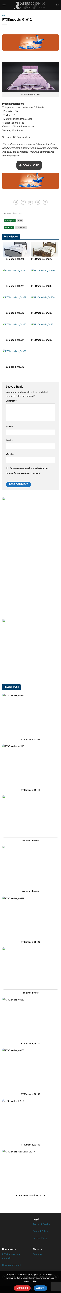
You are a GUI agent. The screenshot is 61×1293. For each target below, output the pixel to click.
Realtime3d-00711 (30, 993)
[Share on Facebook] (23, 202)
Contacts (37, 1254)
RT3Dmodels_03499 (30, 942)
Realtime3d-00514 (30, 840)
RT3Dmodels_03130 (30, 1094)
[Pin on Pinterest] (37, 202)
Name (9, 426)
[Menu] (4, 5)
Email (9, 440)
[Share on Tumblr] (45, 202)
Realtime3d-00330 (30, 891)
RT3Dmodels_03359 (30, 739)
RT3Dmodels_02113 (30, 790)
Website (10, 454)
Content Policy (40, 1231)
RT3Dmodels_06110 (30, 1043)
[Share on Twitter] (30, 202)
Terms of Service (41, 1224)
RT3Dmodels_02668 (30, 1145)
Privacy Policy (40, 1238)
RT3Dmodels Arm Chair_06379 (30, 1195)
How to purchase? (11, 1265)
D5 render (21, 227)
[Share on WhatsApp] (15, 202)
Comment (11, 401)
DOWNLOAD (30, 165)
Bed (3, 16)
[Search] (57, 5)
